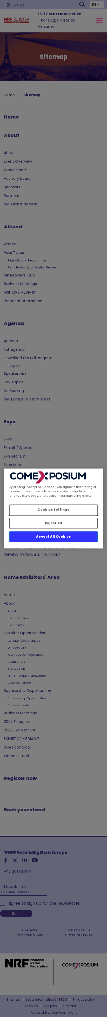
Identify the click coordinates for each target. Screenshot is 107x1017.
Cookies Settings (53, 509)
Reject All (53, 523)
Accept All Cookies (53, 536)
